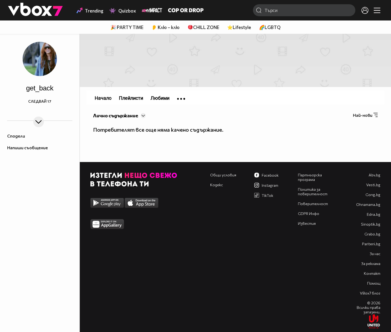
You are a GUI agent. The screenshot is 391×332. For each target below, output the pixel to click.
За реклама (370, 263)
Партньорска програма (310, 177)
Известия (307, 223)
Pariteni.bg (371, 244)
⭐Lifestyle (239, 27)
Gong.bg (372, 194)
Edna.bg (373, 214)
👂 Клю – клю (165, 27)
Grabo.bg (372, 234)
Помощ (373, 283)
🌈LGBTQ (270, 27)
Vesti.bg (373, 184)
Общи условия (223, 175)
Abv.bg (374, 175)
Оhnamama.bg (368, 204)
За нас (375, 253)
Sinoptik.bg (370, 224)
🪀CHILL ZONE (203, 27)
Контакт (372, 273)
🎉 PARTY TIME (126, 27)
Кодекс (216, 184)
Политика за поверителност (312, 191)
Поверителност (313, 203)
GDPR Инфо (308, 213)
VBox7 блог (370, 293)
